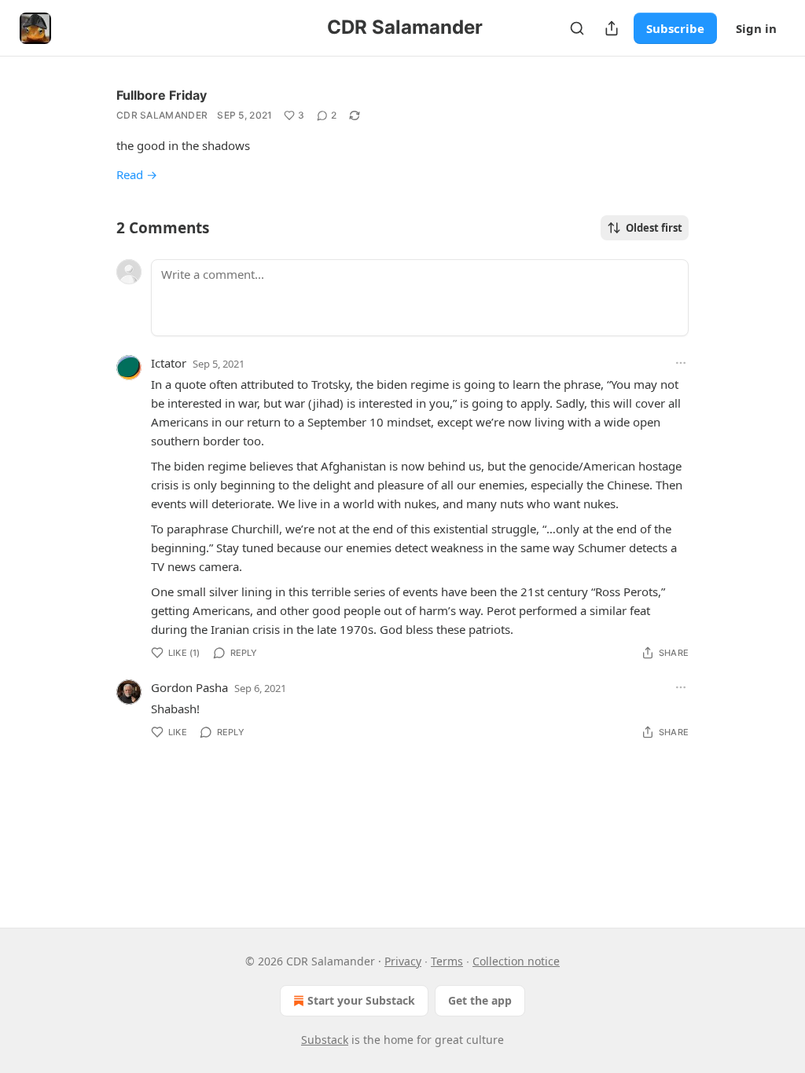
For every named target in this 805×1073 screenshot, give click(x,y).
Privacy (402, 961)
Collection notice (516, 961)
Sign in (756, 28)
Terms (447, 961)
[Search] (577, 28)
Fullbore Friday (161, 95)
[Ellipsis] (680, 362)
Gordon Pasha (189, 687)
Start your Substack (361, 1000)
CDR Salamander (162, 115)
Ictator (168, 363)
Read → (136, 174)
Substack (324, 1039)
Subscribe (675, 28)
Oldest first (654, 228)
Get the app (480, 1000)
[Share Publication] (611, 28)
